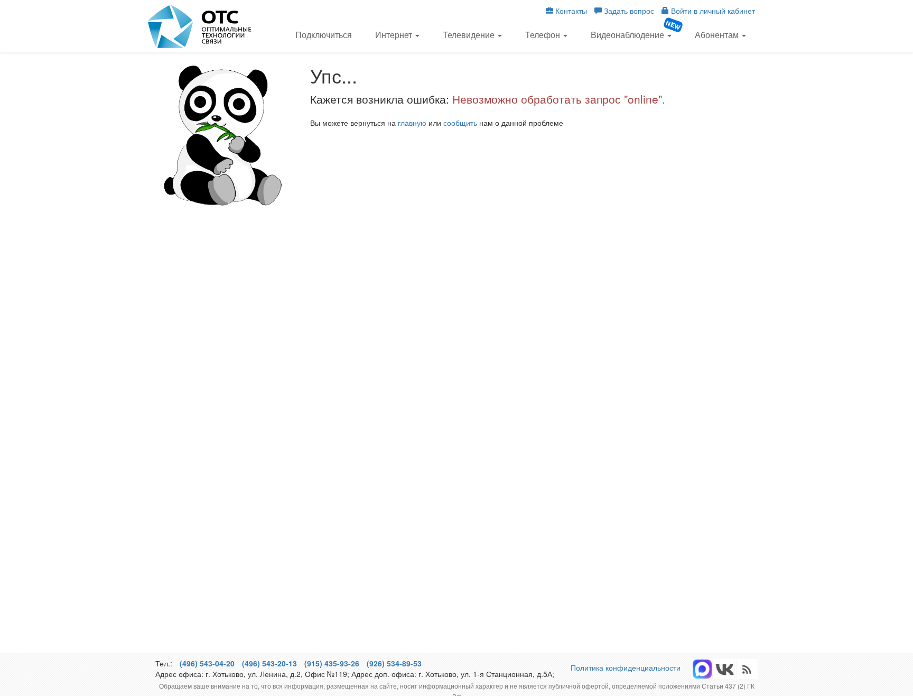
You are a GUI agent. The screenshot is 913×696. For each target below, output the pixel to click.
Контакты (570, 10)
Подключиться (323, 35)
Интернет (394, 35)
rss (724, 669)
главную (412, 122)
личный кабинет (713, 10)
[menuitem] (324, 34)
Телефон (543, 35)
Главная (200, 27)
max (702, 669)
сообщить (460, 122)
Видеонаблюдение (628, 35)
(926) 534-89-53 (394, 663)
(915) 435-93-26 (331, 663)
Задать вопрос (628, 10)
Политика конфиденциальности (626, 667)
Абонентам (718, 35)
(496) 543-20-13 (269, 663)
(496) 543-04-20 (207, 663)
